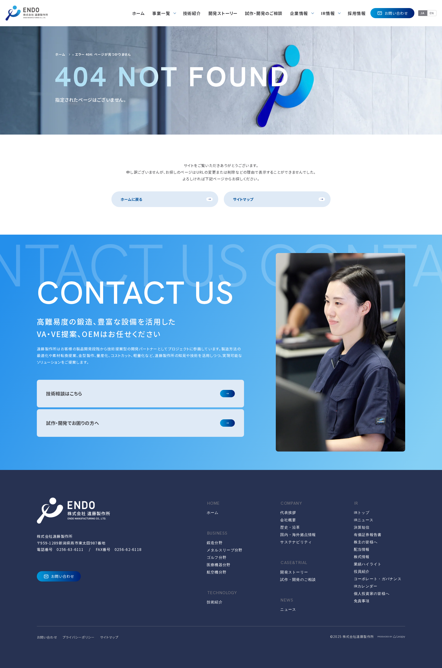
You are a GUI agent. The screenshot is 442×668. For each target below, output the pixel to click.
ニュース (288, 609)
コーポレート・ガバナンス (377, 578)
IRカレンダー (366, 586)
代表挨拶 (288, 512)
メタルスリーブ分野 (225, 550)
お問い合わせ (396, 13)
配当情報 (362, 549)
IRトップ (361, 512)
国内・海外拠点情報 (298, 534)
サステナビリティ (296, 542)
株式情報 (362, 556)
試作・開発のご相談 (298, 579)
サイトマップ (243, 199)
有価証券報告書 (368, 534)
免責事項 (362, 601)
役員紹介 (362, 571)
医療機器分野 (219, 564)
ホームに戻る (131, 199)
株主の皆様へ (366, 542)
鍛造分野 (215, 542)
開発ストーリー (294, 572)
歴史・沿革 (290, 527)
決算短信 (362, 527)
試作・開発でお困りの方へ (72, 423)
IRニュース (364, 520)
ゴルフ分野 (217, 557)
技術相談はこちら (64, 393)
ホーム (60, 54)
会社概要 (288, 520)
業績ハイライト (368, 564)
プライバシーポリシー (79, 637)
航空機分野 (217, 572)
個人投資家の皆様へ (372, 593)
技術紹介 (215, 602)
